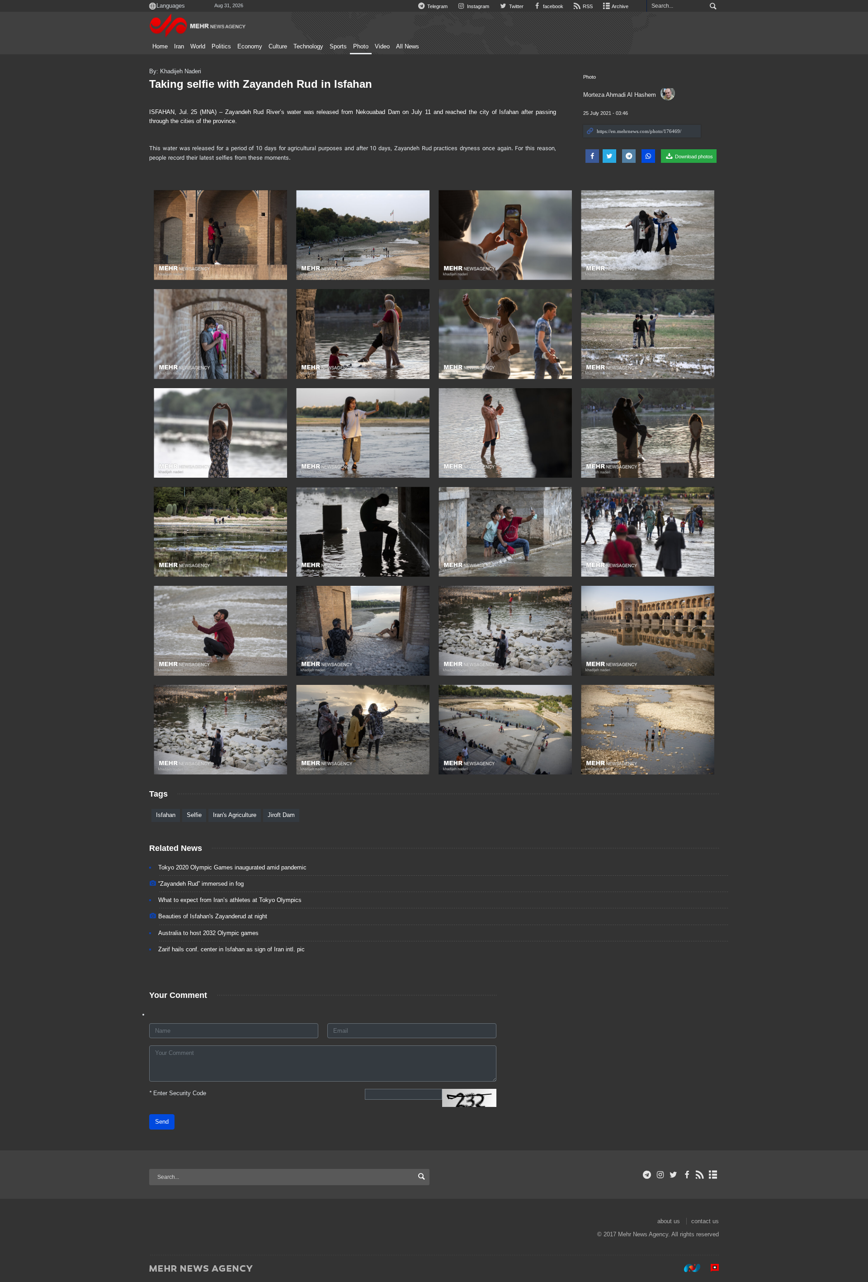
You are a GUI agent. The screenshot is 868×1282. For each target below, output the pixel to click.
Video (382, 46)
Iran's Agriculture (234, 815)
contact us (705, 1221)
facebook (552, 6)
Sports (338, 46)
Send (162, 1121)
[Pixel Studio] (710, 1268)
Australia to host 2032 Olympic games (208, 933)
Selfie (194, 815)
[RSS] (700, 1174)
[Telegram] (647, 1174)
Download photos (693, 156)
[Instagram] (660, 1174)
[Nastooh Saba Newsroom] (687, 1268)
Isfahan (165, 815)
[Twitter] (673, 1174)
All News (407, 46)
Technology (308, 46)
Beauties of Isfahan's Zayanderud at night (212, 916)
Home (160, 46)
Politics (221, 46)
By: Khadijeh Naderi (175, 71)
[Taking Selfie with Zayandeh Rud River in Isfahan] (220, 235)
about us (668, 1221)
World (197, 46)
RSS (587, 6)
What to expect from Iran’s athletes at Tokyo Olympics (230, 900)
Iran (179, 46)
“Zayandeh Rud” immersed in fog (201, 883)
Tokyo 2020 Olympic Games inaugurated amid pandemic (232, 867)
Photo (360, 46)
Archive (619, 6)
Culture (278, 46)
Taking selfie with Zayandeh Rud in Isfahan (260, 84)
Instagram (477, 6)
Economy (249, 46)
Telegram (437, 6)
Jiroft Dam (281, 815)
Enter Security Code (177, 1093)
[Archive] (713, 1174)
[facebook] (686, 1174)
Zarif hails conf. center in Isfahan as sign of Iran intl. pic (231, 949)
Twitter (515, 6)
